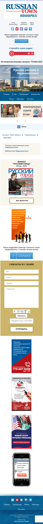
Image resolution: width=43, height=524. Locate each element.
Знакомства (35, 94)
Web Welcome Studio (21, 521)
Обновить (21, 316)
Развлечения (30, 135)
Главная (6, 94)
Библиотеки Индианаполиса (16, 151)
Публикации (23, 94)
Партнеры (20, 99)
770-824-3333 (36, 62)
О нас (14, 94)
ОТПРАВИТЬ (21, 329)
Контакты (30, 99)
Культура (7, 138)
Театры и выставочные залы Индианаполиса (17, 146)
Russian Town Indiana (11, 135)
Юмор (11, 99)
